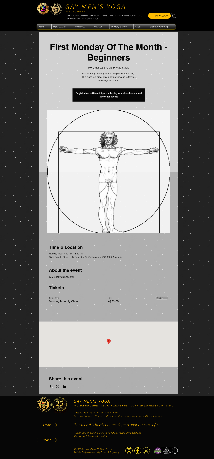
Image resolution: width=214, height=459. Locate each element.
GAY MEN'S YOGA (95, 7)
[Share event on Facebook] (50, 386)
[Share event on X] (57, 386)
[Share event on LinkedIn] (64, 386)
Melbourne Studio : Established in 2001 (97, 412)
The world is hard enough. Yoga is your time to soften (117, 425)
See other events (108, 96)
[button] (174, 16)
